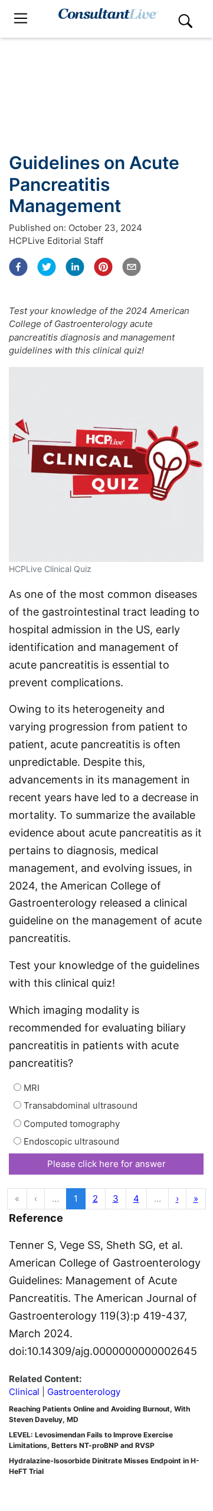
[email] (131, 266)
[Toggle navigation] (21, 18)
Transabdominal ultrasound (79, 1105)
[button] (177, 1199)
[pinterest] (103, 266)
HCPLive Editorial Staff (56, 240)
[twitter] (46, 266)
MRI (30, 1087)
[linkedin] (74, 266)
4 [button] (136, 1198)
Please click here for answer (106, 1163)
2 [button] (95, 1198)
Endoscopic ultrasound (70, 1141)
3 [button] (116, 1198)
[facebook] (18, 266)
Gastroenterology (83, 1391)
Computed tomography (70, 1123)
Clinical (24, 1391)
